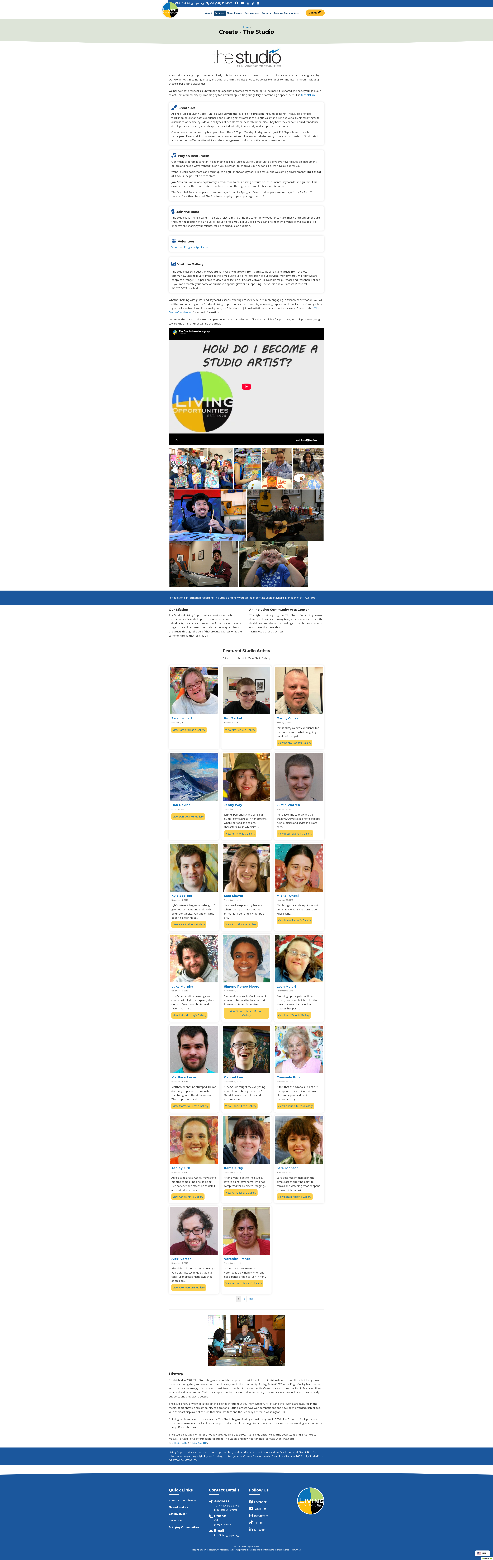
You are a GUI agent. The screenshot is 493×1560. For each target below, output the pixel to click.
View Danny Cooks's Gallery (295, 743)
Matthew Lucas (184, 1077)
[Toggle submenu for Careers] (180, 1520)
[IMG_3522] (277, 468)
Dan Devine (181, 805)
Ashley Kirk (180, 1168)
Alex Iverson (181, 1259)
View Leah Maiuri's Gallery (294, 1015)
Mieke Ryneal (288, 896)
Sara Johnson (288, 1168)
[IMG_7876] (285, 515)
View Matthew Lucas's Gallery (191, 1106)
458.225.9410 (199, 1443)
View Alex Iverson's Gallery (189, 1287)
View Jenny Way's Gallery (240, 833)
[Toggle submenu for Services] (195, 1500)
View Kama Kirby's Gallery (241, 1192)
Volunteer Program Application (190, 247)
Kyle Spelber (181, 896)
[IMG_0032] (308, 468)
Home (245, 27)
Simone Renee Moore (241, 986)
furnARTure (308, 95)
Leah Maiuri (286, 986)
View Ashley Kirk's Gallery (189, 1196)
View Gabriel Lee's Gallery (241, 1106)
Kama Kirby (233, 1168)
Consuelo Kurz (289, 1077)
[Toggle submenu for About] (178, 1500)
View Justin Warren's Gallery (295, 833)
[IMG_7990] (273, 564)
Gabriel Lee (233, 1077)
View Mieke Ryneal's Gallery (295, 920)
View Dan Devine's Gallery (189, 816)
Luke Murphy (182, 986)
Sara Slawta (233, 896)
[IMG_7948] (203, 564)
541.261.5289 (179, 1443)
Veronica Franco (237, 1259)
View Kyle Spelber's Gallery (189, 924)
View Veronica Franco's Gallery (244, 1283)
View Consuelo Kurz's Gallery (296, 1106)
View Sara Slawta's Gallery (241, 924)
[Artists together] (201, 468)
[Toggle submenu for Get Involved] (187, 1513)
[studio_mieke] (247, 468)
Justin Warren (288, 805)
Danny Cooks (287, 718)
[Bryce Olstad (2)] (207, 515)
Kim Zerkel (233, 718)
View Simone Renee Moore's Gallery (249, 1013)
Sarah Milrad (181, 718)
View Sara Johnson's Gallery (295, 1196)
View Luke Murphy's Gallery (190, 1015)
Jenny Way (233, 805)
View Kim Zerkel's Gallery (241, 730)
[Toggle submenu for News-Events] (187, 1507)
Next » (252, 1299)
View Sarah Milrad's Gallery (190, 730)
